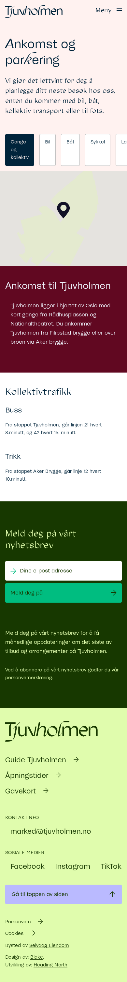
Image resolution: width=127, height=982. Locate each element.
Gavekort (21, 791)
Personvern (19, 922)
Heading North (50, 965)
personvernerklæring (28, 678)
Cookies (15, 933)
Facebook (27, 866)
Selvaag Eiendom (49, 945)
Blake (36, 957)
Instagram (72, 866)
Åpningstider (27, 775)
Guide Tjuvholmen (36, 760)
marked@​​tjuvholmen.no (50, 831)
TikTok (111, 866)
